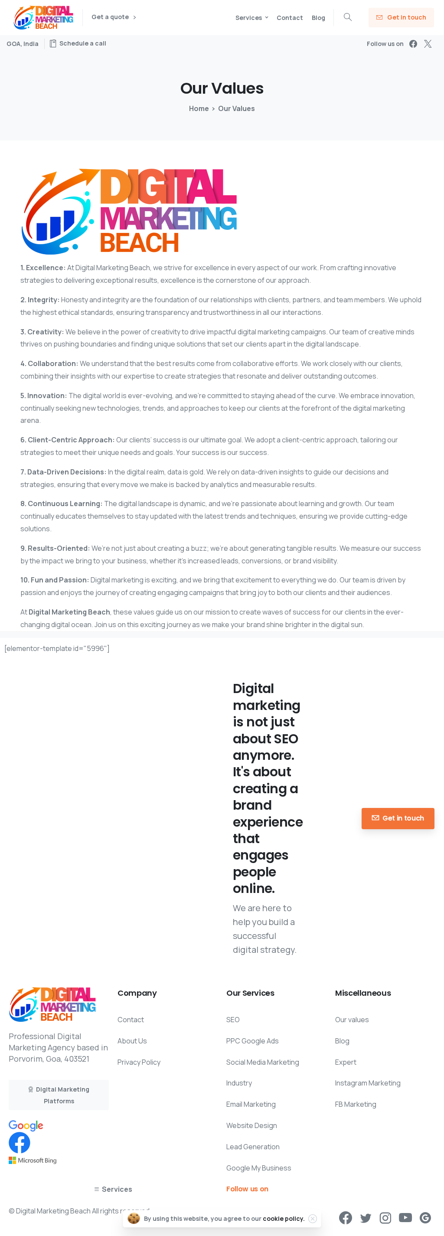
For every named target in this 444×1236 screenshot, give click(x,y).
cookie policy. (284, 1218)
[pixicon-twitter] (365, 1218)
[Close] (312, 1218)
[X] (428, 44)
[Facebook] (413, 44)
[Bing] (32, 1160)
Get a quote (110, 17)
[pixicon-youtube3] (405, 1218)
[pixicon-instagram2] (385, 1218)
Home (199, 108)
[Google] (26, 1125)
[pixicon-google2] (425, 1218)
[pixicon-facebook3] (346, 1218)
